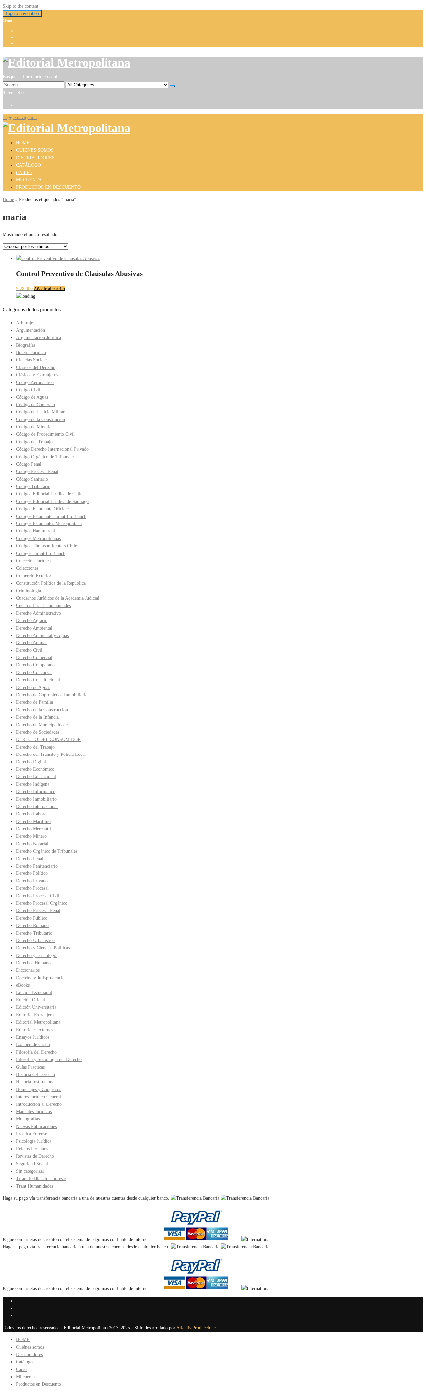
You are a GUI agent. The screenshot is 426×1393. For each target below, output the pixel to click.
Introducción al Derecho (39, 1104)
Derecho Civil (29, 650)
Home (8, 199)
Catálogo (28, 165)
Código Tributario (33, 486)
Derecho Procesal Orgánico (41, 903)
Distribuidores (35, 157)
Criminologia (28, 590)
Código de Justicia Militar (40, 411)
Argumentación (30, 330)
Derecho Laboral (32, 813)
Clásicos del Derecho (35, 367)
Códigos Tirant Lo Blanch (40, 553)
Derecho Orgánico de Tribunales (46, 851)
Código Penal (28, 464)
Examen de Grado (33, 1044)
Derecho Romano (32, 925)
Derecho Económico (35, 769)
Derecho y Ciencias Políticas (43, 947)
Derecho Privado (32, 880)
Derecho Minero (31, 836)
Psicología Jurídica (33, 1141)
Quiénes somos (35, 150)
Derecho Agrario (31, 620)
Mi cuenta (29, 179)
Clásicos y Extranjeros (37, 374)
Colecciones (27, 568)
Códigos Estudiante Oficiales (43, 508)
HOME (23, 142)
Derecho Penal (29, 858)
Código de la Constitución (40, 419)
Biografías (25, 345)
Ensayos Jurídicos (32, 1037)
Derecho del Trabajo (35, 747)
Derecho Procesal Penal (38, 910)
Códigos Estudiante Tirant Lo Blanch (51, 516)
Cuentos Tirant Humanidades (43, 605)
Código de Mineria (33, 426)
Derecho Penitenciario (37, 866)
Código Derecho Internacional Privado (52, 449)
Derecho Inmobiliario (36, 799)
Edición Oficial (30, 999)
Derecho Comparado (35, 664)
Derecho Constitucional (38, 679)
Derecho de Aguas (33, 687)
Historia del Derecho (35, 1074)
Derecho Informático (35, 791)
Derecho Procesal (32, 888)
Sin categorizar (30, 1171)
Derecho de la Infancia (37, 717)
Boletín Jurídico (31, 352)
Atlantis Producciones (196, 1327)
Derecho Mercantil (33, 828)
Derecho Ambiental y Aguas (42, 635)
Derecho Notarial (32, 843)
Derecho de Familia (34, 702)
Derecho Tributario (34, 933)
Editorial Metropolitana (38, 1022)
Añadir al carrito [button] (49, 288)
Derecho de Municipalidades (42, 724)
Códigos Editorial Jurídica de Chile (49, 493)
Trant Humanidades (34, 1186)
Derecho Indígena (32, 784)
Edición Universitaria (36, 1007)
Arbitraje (24, 322)
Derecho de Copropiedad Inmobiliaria (51, 694)
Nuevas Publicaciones (36, 1126)
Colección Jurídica (33, 560)
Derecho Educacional (36, 776)
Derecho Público (31, 918)
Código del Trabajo (34, 441)
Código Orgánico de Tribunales (45, 456)
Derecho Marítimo (33, 821)
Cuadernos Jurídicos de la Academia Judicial (57, 598)
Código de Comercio (35, 404)
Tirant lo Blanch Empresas (41, 1178)
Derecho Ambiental (34, 628)
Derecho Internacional (37, 806)
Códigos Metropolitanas (38, 538)
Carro (24, 172)
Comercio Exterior (33, 575)
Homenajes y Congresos (38, 1089)
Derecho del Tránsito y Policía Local (51, 754)
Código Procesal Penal (37, 471)
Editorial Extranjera (35, 1014)
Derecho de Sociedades (37, 732)
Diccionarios (28, 970)
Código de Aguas (32, 397)
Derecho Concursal (34, 672)
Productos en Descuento (48, 187)
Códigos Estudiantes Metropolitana (49, 523)
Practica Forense (31, 1133)
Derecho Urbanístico (35, 940)
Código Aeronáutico (35, 382)
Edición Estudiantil (34, 992)
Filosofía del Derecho (36, 1052)
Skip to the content (20, 6)
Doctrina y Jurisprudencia (40, 977)
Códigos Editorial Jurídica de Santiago (52, 501)
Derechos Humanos (34, 962)
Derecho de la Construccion (42, 709)
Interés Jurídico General (38, 1096)
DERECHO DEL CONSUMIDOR (48, 739)
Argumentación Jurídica (38, 337)
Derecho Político (32, 873)
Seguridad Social (32, 1163)
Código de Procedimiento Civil (45, 434)
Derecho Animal (31, 642)
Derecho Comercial (34, 657)
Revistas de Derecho (35, 1156)
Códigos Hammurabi (35, 530)
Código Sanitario (32, 479)
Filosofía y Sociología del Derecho (49, 1059)
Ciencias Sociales (32, 359)
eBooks (23, 985)
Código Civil (28, 389)
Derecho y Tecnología (36, 955)
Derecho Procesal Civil (37, 895)
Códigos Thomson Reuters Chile (46, 545)
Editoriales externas (34, 1029)
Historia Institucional (36, 1081)
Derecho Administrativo (38, 613)
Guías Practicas (30, 1067)
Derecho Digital (31, 761)
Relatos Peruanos (32, 1148)
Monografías (28, 1118)
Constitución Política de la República (51, 583)
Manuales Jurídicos (34, 1111)
